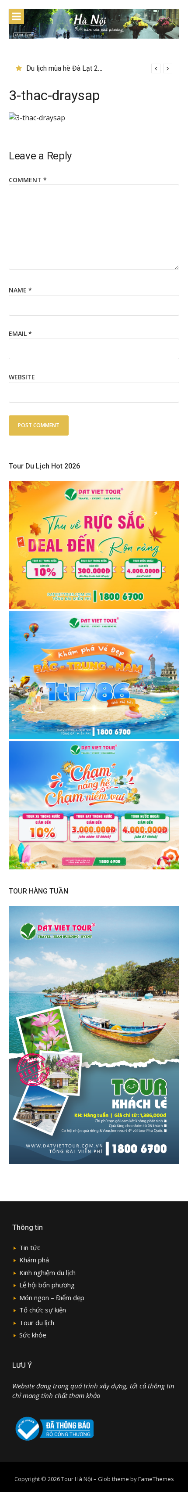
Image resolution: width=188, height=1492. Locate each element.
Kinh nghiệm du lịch (47, 1272)
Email (20, 333)
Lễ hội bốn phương (47, 1284)
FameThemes (156, 1479)
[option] (99, 68)
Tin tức (29, 1247)
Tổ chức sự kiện (42, 1309)
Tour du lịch (36, 1322)
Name (20, 290)
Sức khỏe (32, 1334)
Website (22, 377)
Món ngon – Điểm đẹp (51, 1297)
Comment (28, 180)
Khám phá (34, 1259)
